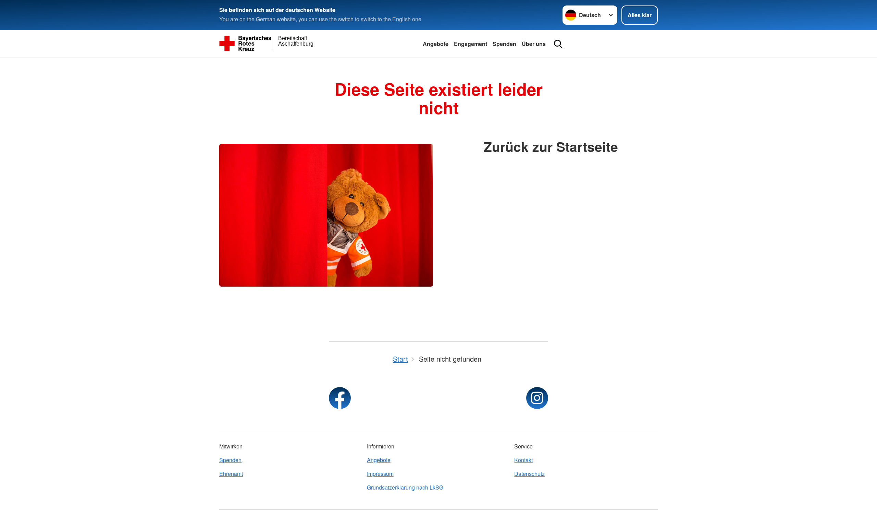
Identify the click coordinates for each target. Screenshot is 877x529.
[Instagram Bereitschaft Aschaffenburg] (537, 398)
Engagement (470, 44)
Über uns (534, 44)
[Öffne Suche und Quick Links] (558, 43)
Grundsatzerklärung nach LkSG (405, 487)
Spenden (504, 44)
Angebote (435, 44)
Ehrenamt (231, 474)
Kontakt (523, 460)
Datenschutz (529, 474)
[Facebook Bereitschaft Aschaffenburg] (340, 398)
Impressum (380, 474)
